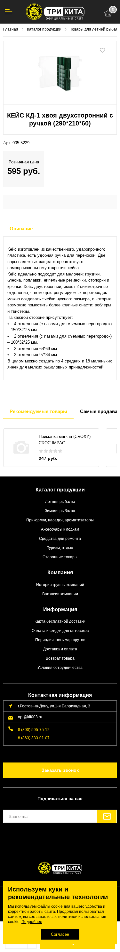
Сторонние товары (60, 557)
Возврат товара (60, 658)
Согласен (60, 934)
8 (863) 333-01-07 (34, 738)
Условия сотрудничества (60, 667)
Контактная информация (60, 695)
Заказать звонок (60, 770)
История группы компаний (60, 585)
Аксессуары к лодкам (60, 529)
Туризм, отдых (60, 548)
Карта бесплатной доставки (60, 621)
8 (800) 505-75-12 (34, 729)
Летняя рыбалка (60, 501)
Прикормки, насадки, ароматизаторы (60, 520)
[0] (108, 14)
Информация (60, 609)
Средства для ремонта (60, 538)
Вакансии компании (60, 594)
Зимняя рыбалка (60, 511)
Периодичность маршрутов (60, 640)
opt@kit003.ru (30, 717)
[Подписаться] (106, 816)
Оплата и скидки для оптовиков (60, 630)
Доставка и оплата (60, 649)
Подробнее (31, 922)
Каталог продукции (60, 489)
